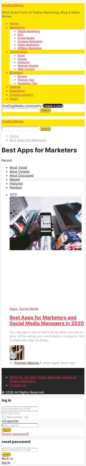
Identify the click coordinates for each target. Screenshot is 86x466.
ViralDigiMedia (13, 5)
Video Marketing (28, 44)
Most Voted (18, 167)
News (14, 99)
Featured (16, 183)
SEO (20, 34)
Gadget (15, 87)
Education (17, 91)
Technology (18, 52)
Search (45, 110)
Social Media (26, 38)
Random (16, 187)
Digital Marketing (29, 31)
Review (22, 76)
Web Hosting (26, 69)
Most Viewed (19, 171)
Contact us (18, 385)
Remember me (17, 417)
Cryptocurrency (21, 95)
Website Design (28, 65)
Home (14, 23)
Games (22, 58)
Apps (21, 55)
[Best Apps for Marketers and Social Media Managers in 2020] (47, 252)
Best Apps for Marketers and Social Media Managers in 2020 (47, 320)
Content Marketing (30, 41)
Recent (15, 179)
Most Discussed (22, 175)
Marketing (17, 27)
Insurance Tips (27, 83)
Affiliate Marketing (30, 48)
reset (6, 454)
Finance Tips (26, 79)
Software (24, 62)
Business (16, 73)
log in (6, 429)
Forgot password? (15, 434)
